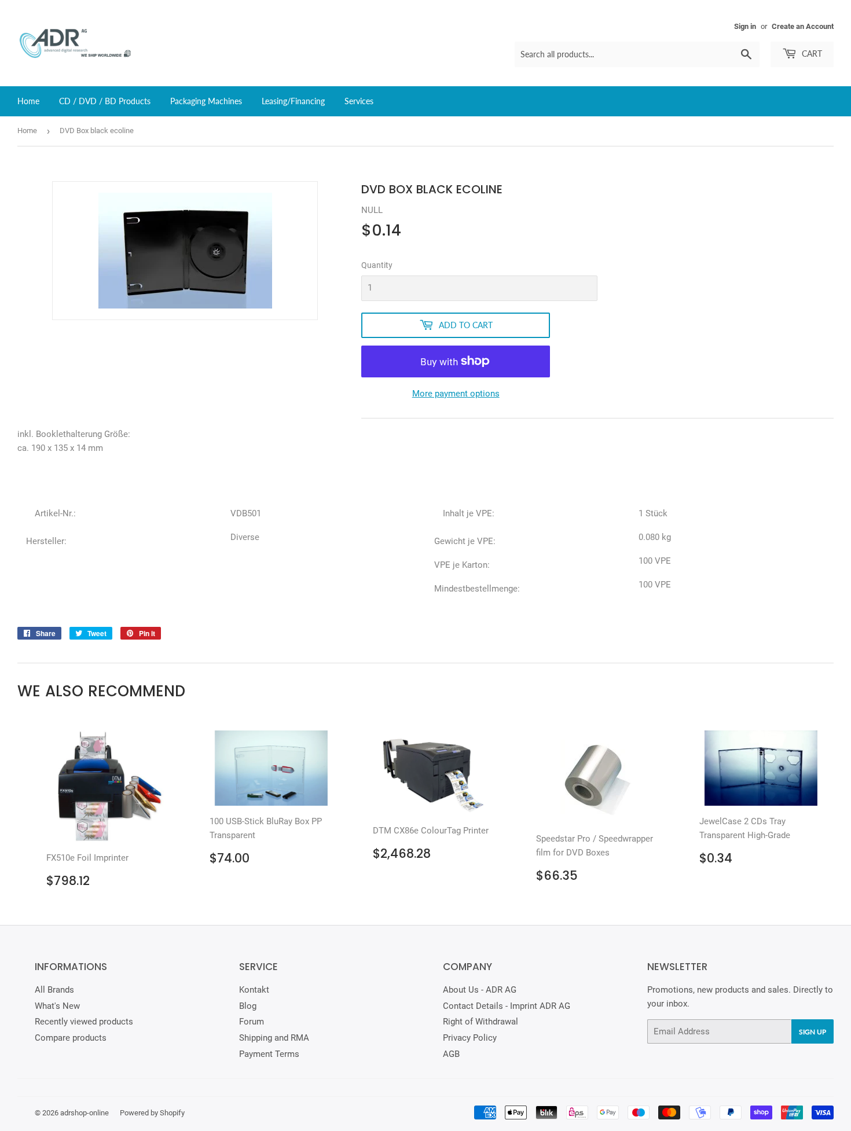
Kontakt (254, 990)
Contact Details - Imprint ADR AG (506, 1006)
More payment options (456, 393)
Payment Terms (269, 1054)
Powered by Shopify (152, 1112)
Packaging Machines (206, 101)
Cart (810, 53)
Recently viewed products (84, 1021)
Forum (251, 1021)
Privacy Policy (470, 1038)
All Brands (54, 990)
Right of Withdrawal (480, 1021)
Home (28, 101)
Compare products (71, 1038)
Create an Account (803, 26)
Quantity (377, 265)
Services (358, 101)
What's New (57, 1006)
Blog (247, 1006)
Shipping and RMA (274, 1038)
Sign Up (812, 1031)
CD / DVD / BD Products (105, 101)
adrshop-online (84, 1112)
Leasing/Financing (293, 101)
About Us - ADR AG (479, 990)
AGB (451, 1054)
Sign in (745, 26)
